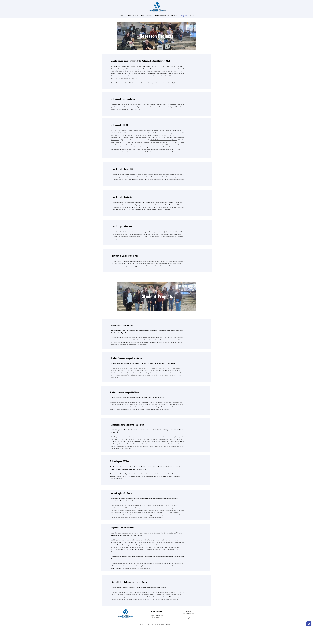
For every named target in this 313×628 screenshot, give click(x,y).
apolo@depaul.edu (188, 613)
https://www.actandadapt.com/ (169, 83)
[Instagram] (188, 618)
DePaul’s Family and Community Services (164, 140)
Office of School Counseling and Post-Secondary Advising (141, 137)
